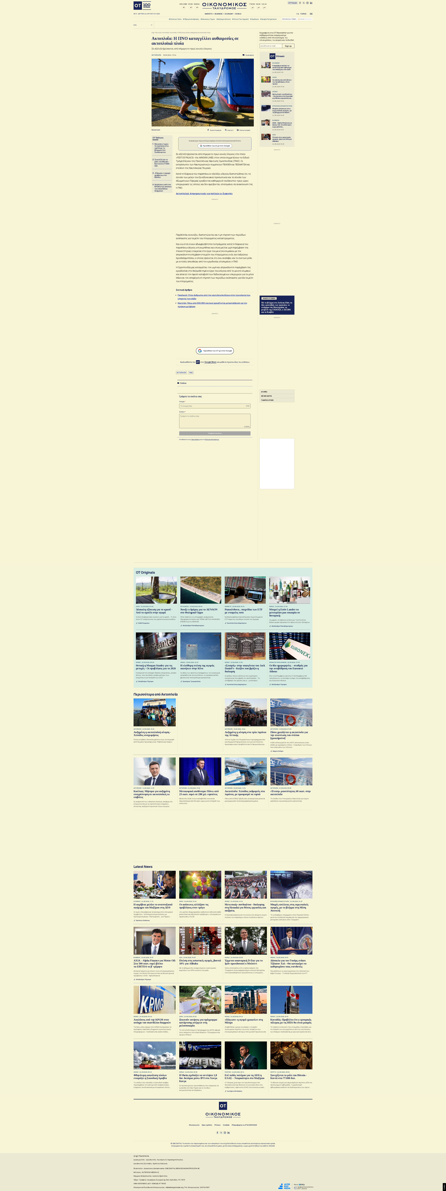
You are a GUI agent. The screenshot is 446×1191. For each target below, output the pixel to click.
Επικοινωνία (194, 1125)
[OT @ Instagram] (307, 3)
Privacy (218, 1125)
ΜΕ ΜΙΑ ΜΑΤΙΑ (266, 396)
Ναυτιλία (158, 33)
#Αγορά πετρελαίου (268, 19)
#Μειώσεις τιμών (207, 19)
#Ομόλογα (254, 19)
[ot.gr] (224, 8)
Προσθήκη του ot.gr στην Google (216, 146)
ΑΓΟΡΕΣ (264, 392)
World (238, 14)
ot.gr (153, 33)
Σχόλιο (182, 412)
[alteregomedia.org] (284, 1188)
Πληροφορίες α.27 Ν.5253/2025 (244, 1125)
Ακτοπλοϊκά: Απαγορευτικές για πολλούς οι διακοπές (204, 193)
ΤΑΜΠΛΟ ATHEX (267, 400)
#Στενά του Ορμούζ (240, 19)
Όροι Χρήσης (195, 439)
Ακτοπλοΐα (165, 33)
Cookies (226, 1125)
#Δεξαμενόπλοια (223, 19)
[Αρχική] (142, 5)
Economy (229, 14)
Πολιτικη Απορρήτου (212, 439)
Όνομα (181, 401)
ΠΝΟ (191, 372)
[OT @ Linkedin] (311, 3)
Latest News (143, 866)
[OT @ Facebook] (300, 3)
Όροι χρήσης (207, 1125)
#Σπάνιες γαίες (175, 19)
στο (208, 362)
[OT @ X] (303, 3)
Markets (208, 14)
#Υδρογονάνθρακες (191, 19)
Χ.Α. (135, 25)
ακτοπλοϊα (181, 372)
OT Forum (292, 3)
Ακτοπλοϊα (156, 55)
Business (218, 14)
